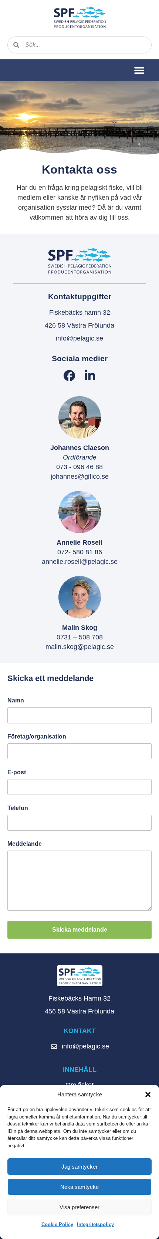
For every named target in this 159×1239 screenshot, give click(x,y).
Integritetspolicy (95, 1224)
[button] (148, 1094)
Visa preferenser (79, 1207)
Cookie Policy (57, 1224)
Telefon (17, 808)
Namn (15, 701)
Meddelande (24, 844)
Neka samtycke (79, 1187)
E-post (16, 772)
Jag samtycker (79, 1166)
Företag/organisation (36, 737)
